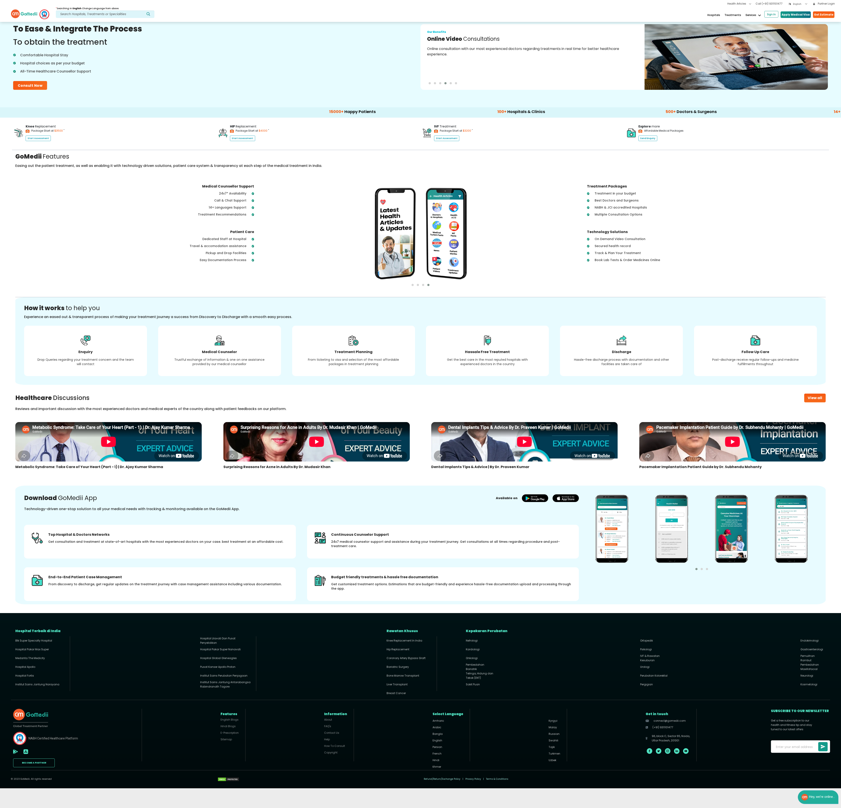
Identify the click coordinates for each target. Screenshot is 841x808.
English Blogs (230, 719)
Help (327, 739)
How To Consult (334, 746)
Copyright (330, 752)
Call (769, 3)
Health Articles (737, 3)
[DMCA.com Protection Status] (228, 779)
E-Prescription (230, 733)
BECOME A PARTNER (34, 762)
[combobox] (800, 4)
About (328, 719)
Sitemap (226, 739)
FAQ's (327, 726)
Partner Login (826, 3)
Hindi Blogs (228, 726)
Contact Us (331, 733)
